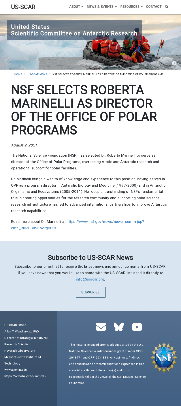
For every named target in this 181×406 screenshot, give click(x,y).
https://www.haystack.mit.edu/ (25, 376)
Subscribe (90, 292)
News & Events (101, 7)
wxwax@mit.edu (15, 369)
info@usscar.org (90, 279)
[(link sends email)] (102, 329)
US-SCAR (23, 7)
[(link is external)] (120, 329)
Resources (130, 7)
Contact (154, 7)
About (75, 7)
